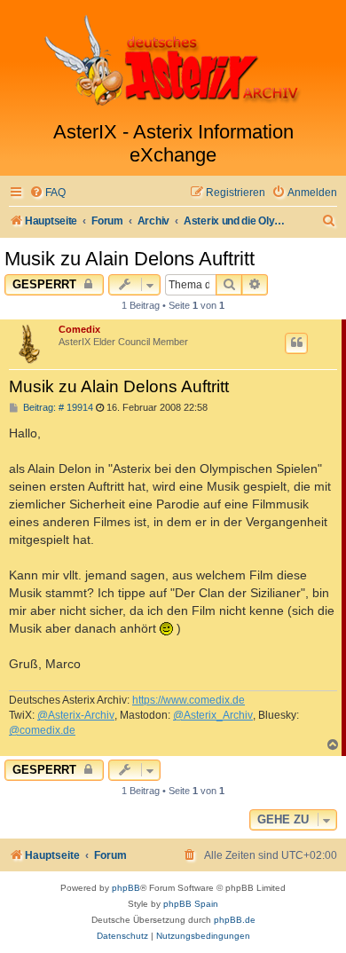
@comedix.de (42, 730)
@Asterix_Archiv (213, 715)
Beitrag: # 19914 (56, 407)
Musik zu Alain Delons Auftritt (129, 259)
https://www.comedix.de (188, 700)
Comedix (79, 329)
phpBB (126, 888)
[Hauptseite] (173, 60)
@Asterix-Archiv (75, 715)
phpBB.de (235, 920)
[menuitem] (47, 193)
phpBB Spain (190, 904)
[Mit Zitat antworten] (296, 343)
